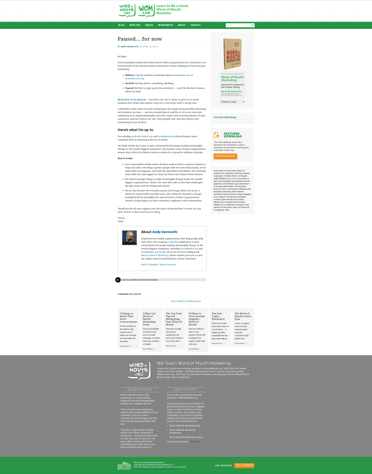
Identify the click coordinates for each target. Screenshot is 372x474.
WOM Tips (134, 25)
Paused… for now (140, 39)
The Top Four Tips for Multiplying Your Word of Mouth (174, 319)
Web (143, 264)
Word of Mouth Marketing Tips (185, 425)
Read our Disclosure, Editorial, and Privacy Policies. (155, 469)
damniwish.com (181, 75)
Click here (194, 441)
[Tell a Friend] (232, 465)
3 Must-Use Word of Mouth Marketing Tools (149, 319)
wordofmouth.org (134, 78)
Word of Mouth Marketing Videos (186, 437)
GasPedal (136, 136)
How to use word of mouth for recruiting (140, 280)
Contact (195, 25)
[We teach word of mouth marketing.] (153, 2)
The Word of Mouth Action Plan (243, 316)
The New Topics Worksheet (218, 316)
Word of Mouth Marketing (154, 255)
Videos (149, 25)
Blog (121, 25)
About (181, 25)
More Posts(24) (168, 264)
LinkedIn (153, 264)
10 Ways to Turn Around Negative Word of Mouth (197, 319)
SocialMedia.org (166, 136)
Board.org (147, 136)
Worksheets (165, 25)
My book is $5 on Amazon (132, 99)
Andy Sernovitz (130, 47)
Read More (125, 346)
